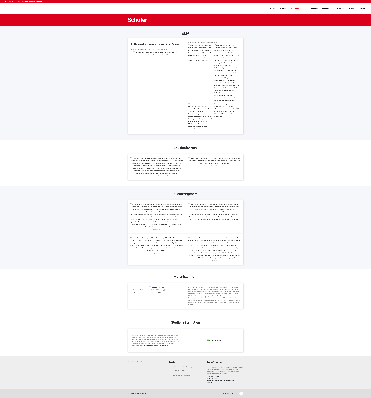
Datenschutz (234, 393)
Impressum (226, 393)
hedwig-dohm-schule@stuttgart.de (33, 1)
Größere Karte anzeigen (213, 386)
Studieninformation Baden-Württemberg (155, 345)
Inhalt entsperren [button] (212, 378)
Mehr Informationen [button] (213, 376)
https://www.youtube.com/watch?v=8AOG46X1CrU (145, 293)
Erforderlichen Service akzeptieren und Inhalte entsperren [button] (221, 381)
